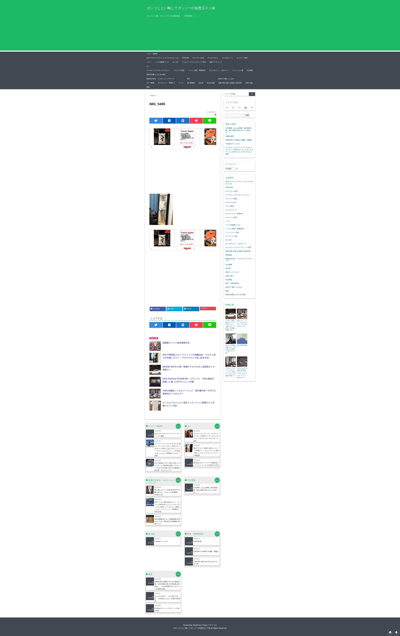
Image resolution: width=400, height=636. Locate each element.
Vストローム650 (198, 58)
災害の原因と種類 (242, 345)
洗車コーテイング (215, 62)
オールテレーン (227, 58)
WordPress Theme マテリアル (205, 625)
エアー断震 (150, 83)
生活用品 (250, 70)
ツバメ (181, 83)
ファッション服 (237, 70)
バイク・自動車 (151, 54)
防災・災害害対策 (232, 283)
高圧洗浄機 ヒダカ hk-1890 (155, 74)
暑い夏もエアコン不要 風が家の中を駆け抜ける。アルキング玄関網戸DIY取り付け (167, 492)
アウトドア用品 (179, 70)
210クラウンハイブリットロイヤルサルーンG (162, 58)
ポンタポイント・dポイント (219, 70)
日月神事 (228, 264)
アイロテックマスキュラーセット (158, 70)
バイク (148, 62)
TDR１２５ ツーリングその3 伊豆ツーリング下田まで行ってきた (242, 323)
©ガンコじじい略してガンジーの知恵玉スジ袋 (191, 628)
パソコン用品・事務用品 (196, 70)
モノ (148, 66)
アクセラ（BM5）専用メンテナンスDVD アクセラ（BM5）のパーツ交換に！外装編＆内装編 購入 (230, 325)
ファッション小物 (232, 232)
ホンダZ (175, 62)
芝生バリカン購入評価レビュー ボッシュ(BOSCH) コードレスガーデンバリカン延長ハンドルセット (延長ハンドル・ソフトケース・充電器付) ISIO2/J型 (167, 507)
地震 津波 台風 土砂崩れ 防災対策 (230, 83)
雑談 (148, 87)
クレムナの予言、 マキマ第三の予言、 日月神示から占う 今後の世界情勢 (167, 598)
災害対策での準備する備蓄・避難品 (205, 551)
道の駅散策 (191, 83)
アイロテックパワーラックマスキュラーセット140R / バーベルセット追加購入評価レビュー (230, 373)
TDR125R (185, 58)
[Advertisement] (200, 36)
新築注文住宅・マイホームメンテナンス (160, 79)
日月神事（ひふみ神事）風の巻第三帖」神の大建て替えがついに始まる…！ (205, 490)
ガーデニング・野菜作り (166, 83)
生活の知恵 (211, 83)
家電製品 (228, 255)
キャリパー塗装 (242, 58)
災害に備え (249, 83)
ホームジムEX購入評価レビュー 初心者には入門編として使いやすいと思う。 (230, 349)
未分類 (201, 83)
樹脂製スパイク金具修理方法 (176, 343)
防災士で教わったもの (226, 79)
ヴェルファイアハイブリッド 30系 (194, 62)
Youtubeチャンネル (161, 541)
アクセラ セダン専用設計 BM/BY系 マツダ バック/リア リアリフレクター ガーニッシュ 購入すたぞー (242, 373)
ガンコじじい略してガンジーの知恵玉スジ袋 (181, 8)
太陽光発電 (197, 541)
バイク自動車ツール (162, 62)
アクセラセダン (213, 58)
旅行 (188, 79)
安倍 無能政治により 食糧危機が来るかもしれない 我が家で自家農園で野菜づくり (167, 521)
